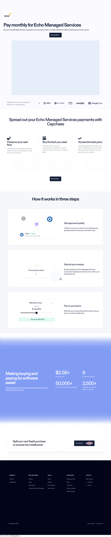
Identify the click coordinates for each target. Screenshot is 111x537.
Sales (30, 482)
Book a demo (89, 479)
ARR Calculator (71, 491)
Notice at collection (4, 536)
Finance (31, 479)
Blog (68, 482)
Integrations (13, 482)
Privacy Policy (51, 485)
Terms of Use (51, 488)
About (49, 479)
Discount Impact (71, 488)
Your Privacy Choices (14, 536)
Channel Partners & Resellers (36, 488)
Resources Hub (71, 479)
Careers (50, 482)
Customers (70, 485)
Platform (12, 479)
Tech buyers (32, 485)
